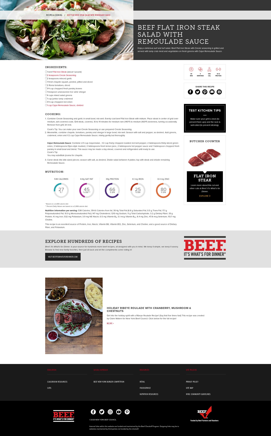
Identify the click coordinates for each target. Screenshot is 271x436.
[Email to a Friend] (212, 91)
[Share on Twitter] (197, 91)
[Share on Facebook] (190, 91)
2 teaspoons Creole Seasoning (61, 75)
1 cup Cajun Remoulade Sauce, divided (65, 105)
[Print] (219, 91)
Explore (204, 196)
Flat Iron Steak (60, 72)
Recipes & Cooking (54, 15)
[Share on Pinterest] (204, 91)
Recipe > (110, 323)
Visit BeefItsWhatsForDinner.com (63, 256)
